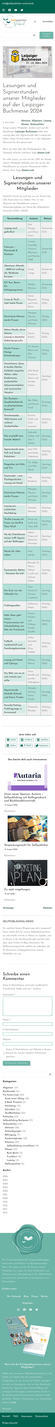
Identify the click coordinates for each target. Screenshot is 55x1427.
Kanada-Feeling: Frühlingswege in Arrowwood (13, 709)
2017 (5, 1209)
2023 (5, 1187)
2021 (5, 1195)
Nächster (47, 908)
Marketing (10, 1106)
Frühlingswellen (12, 605)
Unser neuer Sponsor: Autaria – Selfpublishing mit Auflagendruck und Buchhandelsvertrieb (25, 797)
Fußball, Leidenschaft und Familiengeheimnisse (14, 645)
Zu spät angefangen (17, 889)
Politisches (8, 1117)
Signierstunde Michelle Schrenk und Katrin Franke (13, 694)
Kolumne (9, 1142)
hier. (14, 1402)
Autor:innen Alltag (14, 1098)
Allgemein (8, 1088)
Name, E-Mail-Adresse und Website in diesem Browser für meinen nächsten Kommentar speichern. (28, 1053)
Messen (8, 1149)
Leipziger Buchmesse (26, 131)
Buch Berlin (13, 1153)
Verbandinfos (10, 1124)
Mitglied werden (46, 35)
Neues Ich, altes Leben (12, 553)
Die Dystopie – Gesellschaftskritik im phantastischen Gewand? (13, 404)
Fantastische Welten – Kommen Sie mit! (14, 572)
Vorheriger (8, 908)
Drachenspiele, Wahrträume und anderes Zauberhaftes (13, 421)
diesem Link (43, 153)
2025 (5, 1180)
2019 (5, 1202)
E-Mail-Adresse (11, 1030)
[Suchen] (34, 35)
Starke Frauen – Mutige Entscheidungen (12, 352)
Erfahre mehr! (9, 1289)
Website (7, 1039)
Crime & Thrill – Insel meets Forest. (13, 301)
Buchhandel (9, 1091)
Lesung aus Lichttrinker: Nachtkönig (10, 510)
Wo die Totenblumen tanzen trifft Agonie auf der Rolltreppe (14, 538)
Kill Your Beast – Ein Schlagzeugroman (13, 286)
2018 (5, 1206)
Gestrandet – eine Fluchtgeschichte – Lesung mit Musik (13, 479)
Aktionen (9, 1128)
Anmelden (48, 22)
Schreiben (10, 1109)
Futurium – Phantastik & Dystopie (11, 251)
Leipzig (11, 1160)
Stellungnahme (12, 1164)
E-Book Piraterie (13, 1102)
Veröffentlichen (12, 1113)
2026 (5, 1176)
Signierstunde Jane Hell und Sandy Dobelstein (14, 453)
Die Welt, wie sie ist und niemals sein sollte (14, 677)
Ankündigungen (13, 1131)
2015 (5, 1213)
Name (6, 1020)
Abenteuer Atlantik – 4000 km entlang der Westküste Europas (14, 271)
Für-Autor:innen (11, 1095)
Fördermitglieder (13, 1138)
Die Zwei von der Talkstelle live (13, 592)
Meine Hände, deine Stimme (14, 332)
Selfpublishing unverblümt (20, 1146)
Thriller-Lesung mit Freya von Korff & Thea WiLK (14, 523)
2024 (5, 1184)
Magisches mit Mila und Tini (14, 466)
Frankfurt (12, 1157)
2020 (5, 1198)
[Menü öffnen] (35, 21)
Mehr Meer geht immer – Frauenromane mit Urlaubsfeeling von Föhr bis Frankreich (14, 622)
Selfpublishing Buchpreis (15, 1120)
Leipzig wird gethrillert (10, 230)
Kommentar (9, 995)
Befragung (10, 1135)
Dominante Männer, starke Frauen (14, 318)
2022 (5, 1191)
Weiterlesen (9, 811)
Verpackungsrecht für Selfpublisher (26, 845)
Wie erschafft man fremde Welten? (13, 438)
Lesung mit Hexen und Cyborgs (13, 662)
